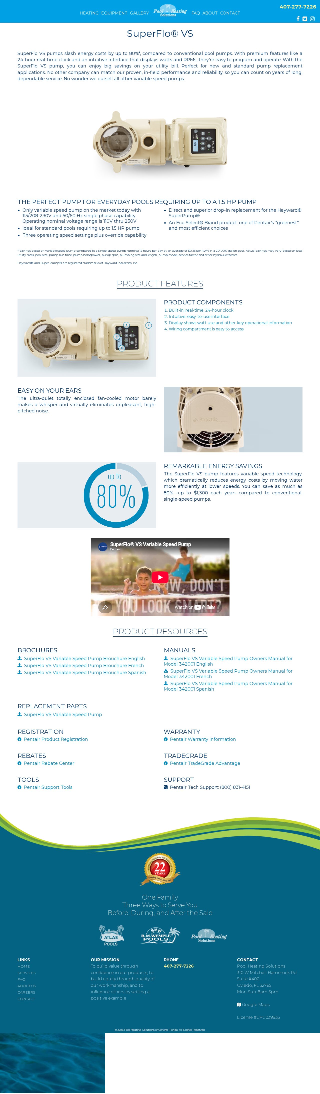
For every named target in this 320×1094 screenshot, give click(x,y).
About (210, 13)
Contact (230, 13)
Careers (26, 992)
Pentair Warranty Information (203, 739)
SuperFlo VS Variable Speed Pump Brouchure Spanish (85, 672)
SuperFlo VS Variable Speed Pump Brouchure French (84, 665)
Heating (89, 13)
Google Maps (256, 1004)
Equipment (114, 13)
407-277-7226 (298, 7)
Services (27, 973)
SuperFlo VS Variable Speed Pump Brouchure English (84, 658)
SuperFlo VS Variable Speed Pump (63, 714)
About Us (27, 986)
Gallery (139, 13)
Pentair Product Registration (56, 739)
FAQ (196, 13)
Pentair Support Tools (48, 787)
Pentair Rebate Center (49, 763)
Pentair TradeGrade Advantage (205, 763)
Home (24, 966)
